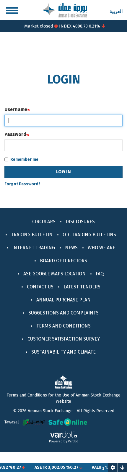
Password (15, 134)
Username (15, 109)
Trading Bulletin (32, 234)
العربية (116, 11)
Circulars (44, 221)
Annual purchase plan (63, 300)
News (71, 248)
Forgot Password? (22, 184)
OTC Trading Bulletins (89, 234)
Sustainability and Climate (63, 352)
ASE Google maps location (54, 274)
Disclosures (80, 221)
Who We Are (101, 248)
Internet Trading (33, 248)
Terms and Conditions (63, 326)
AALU (94, 467)
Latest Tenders (82, 287)
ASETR (38, 467)
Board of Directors (63, 261)
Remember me (24, 159)
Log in (63, 171)
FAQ (100, 274)
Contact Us (40, 287)
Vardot (73, 441)
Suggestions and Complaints (63, 313)
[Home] (64, 9)
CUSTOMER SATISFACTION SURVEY (63, 339)
